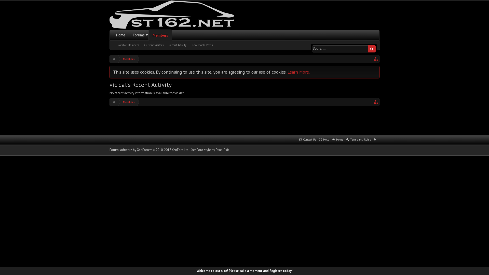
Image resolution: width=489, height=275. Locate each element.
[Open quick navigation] (376, 59)
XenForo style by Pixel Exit (210, 150)
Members (160, 35)
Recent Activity (177, 45)
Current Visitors (154, 45)
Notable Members (128, 45)
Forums (139, 35)
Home (120, 35)
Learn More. (299, 72)
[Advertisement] (244, 120)
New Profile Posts (202, 45)
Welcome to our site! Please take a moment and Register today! (245, 271)
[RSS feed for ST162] (375, 140)
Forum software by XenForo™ (149, 150)
